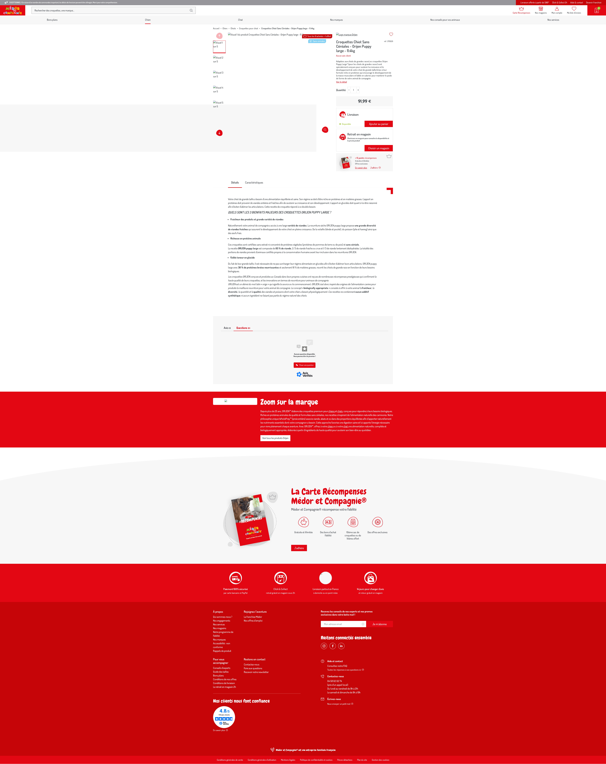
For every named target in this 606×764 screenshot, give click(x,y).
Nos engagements (221, 620)
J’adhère (374, 167)
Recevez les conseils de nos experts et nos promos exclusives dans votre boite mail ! (347, 613)
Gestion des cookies (380, 759)
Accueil (216, 28)
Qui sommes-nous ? (222, 616)
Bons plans (52, 19)
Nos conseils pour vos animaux (445, 19)
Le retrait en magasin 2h (224, 686)
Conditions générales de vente (230, 759)
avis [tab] (227, 327)
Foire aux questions (253, 668)
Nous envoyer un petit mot (338, 704)
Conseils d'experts (221, 667)
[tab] (235, 183)
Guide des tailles (221, 671)
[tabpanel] (303, 248)
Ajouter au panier (378, 124)
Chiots (233, 28)
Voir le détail (341, 82)
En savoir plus (361, 167)
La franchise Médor (253, 616)
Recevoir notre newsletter (256, 672)
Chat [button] (240, 19)
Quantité (341, 90)
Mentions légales (288, 759)
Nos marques (336, 19)
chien (330, 426)
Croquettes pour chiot (248, 28)
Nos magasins (219, 628)
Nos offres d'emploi (253, 620)
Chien (225, 28)
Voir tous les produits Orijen (275, 438)
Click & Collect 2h (559, 2)
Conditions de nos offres (224, 679)
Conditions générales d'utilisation (262, 759)
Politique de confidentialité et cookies (316, 759)
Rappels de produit (222, 650)
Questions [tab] (243, 327)
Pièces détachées (344, 759)
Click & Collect (280, 589)
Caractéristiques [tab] (254, 182)
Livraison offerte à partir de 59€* (534, 2)
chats (340, 411)
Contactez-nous (251, 664)
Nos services (553, 19)
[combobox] (111, 10)
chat (345, 426)
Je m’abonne (379, 624)
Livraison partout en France (326, 589)
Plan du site (362, 759)
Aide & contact (576, 2)
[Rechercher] (191, 10)
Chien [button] (148, 19)
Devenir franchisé (593, 2)
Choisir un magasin (378, 148)
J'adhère (299, 548)
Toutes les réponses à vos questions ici (344, 670)
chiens (331, 411)
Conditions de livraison (224, 683)
